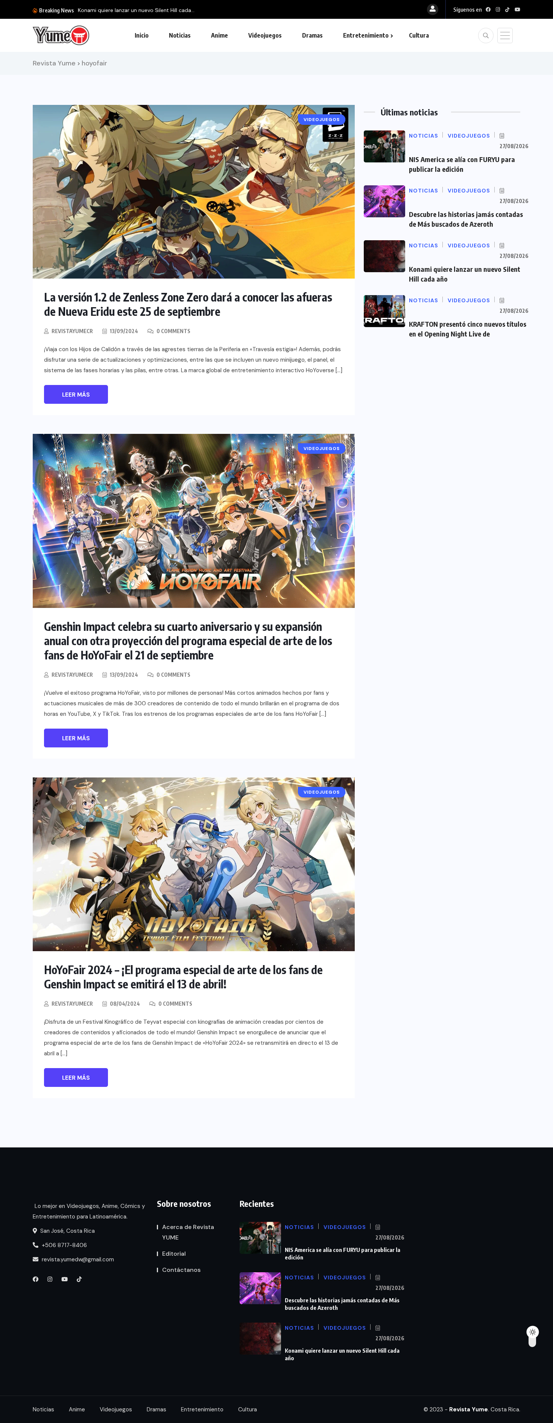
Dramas (312, 35)
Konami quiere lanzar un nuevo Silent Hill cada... (136, 10)
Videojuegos (265, 35)
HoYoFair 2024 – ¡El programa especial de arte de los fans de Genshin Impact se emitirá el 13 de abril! (183, 976)
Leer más (76, 395)
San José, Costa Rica (67, 1231)
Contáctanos (181, 1270)
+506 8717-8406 (63, 1245)
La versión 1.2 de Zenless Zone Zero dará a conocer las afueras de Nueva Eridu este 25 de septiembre (188, 304)
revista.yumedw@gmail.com (77, 1259)
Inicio (142, 35)
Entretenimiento (366, 35)
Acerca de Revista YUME (188, 1232)
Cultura (419, 35)
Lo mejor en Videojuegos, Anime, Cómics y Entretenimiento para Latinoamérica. (89, 1211)
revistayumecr (72, 331)
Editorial (174, 1254)
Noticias (180, 35)
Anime (219, 35)
